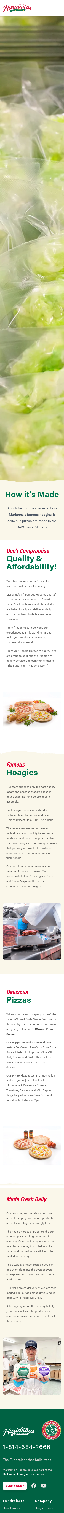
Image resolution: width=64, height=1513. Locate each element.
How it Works (11, 1508)
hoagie (17, 810)
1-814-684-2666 (27, 1446)
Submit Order (15, 1486)
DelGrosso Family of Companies (23, 1474)
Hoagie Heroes (44, 1508)
